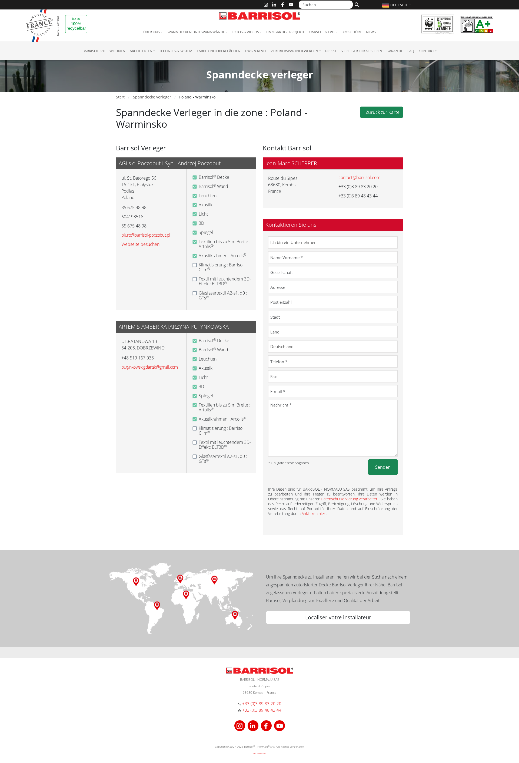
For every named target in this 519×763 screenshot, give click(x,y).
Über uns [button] (151, 31)
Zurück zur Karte (382, 112)
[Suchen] (356, 4)
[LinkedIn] (274, 4)
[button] (397, 5)
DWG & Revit (255, 50)
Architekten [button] (141, 50)
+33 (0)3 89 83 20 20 (261, 703)
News (371, 31)
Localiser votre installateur (338, 617)
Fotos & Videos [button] (245, 31)
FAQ (410, 50)
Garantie (395, 50)
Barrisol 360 (93, 50)
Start (120, 97)
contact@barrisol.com (359, 177)
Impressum (259, 753)
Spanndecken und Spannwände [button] (196, 31)
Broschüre (351, 31)
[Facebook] (282, 4)
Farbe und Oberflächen (219, 50)
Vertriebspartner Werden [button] (294, 50)
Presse (331, 50)
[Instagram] (266, 4)
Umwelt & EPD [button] (321, 31)
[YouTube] (291, 4)
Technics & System (175, 50)
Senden (383, 467)
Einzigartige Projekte (285, 31)
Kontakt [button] (426, 50)
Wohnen (117, 50)
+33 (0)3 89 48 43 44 (261, 710)
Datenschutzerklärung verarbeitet (350, 498)
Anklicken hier (314, 513)
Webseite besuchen (140, 244)
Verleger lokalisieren (361, 50)
